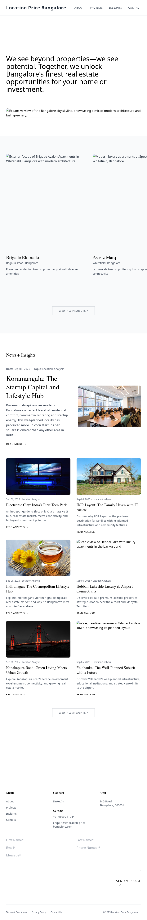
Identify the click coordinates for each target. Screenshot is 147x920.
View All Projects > (73, 310)
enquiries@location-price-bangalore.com (69, 824)
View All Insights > (73, 712)
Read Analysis (15, 527)
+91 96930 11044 (63, 816)
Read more (14, 444)
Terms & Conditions (16, 912)
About (79, 7)
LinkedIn (58, 801)
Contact (134, 7)
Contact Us (56, 912)
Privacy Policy (39, 912)
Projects (96, 7)
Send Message (128, 881)
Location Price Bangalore (36, 8)
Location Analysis (53, 369)
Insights (115, 7)
